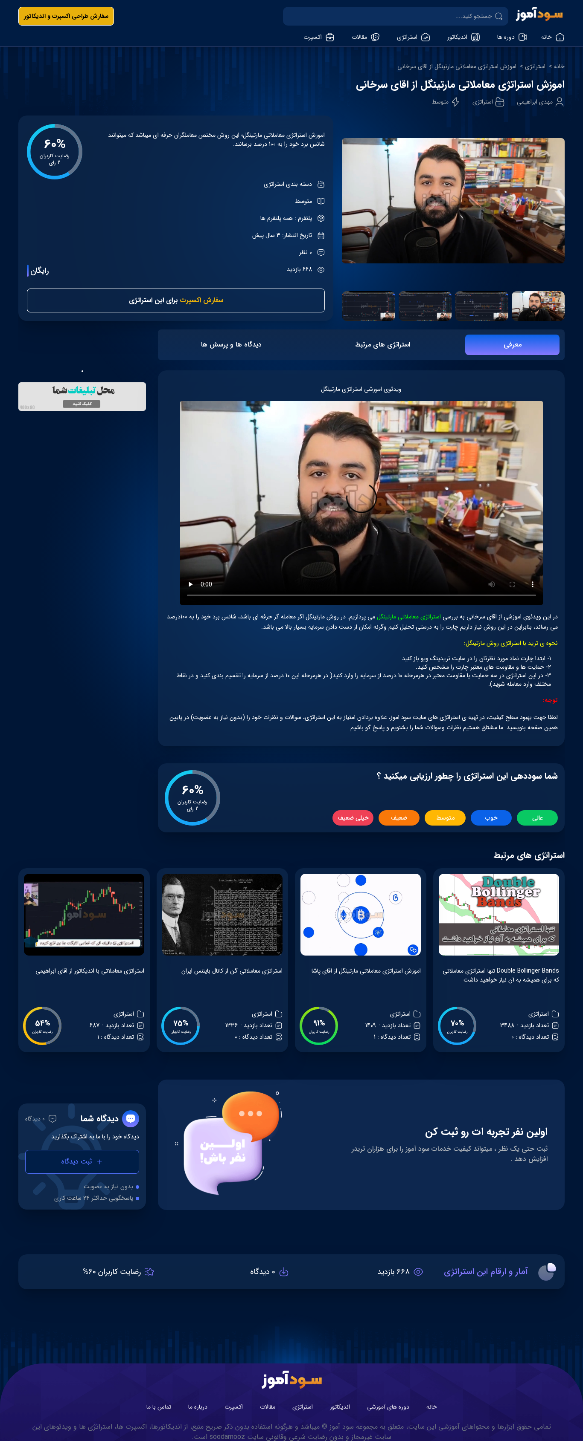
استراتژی (535, 66)
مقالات (267, 1407)
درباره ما (197, 1407)
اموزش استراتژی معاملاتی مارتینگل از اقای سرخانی (456, 66)
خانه (559, 66)
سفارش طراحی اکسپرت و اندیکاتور (66, 16)
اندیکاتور (340, 1407)
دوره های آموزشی (388, 1407)
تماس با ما (158, 1407)
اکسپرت (233, 1407)
